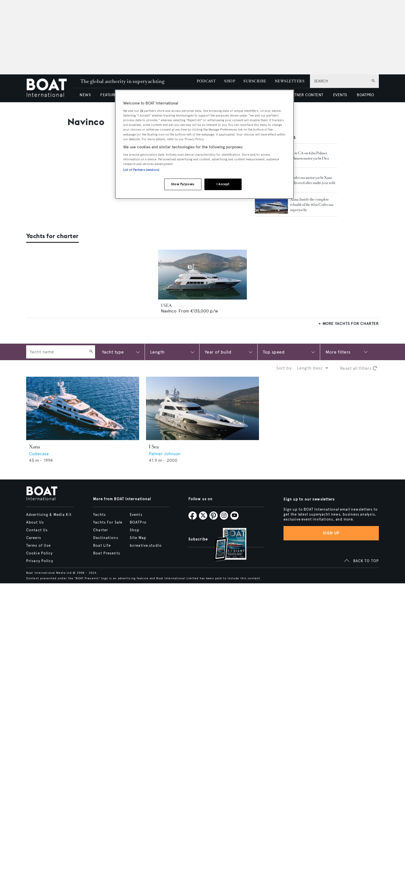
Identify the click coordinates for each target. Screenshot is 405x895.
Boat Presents (106, 553)
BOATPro (138, 522)
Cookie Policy (39, 553)
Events (136, 515)
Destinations (105, 538)
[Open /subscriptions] (225, 545)
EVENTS (340, 95)
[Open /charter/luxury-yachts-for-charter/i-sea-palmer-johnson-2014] (202, 275)
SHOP (229, 81)
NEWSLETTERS (289, 81)
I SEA (166, 305)
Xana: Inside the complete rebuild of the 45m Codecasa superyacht (311, 204)
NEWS (85, 95)
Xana (34, 446)
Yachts (99, 515)
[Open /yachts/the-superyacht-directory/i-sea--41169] (202, 408)
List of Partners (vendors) (141, 170)
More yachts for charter (351, 323)
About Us (35, 522)
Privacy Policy (39, 561)
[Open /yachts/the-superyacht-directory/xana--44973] (82, 408)
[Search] (91, 352)
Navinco (168, 311)
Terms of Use (38, 545)
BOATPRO (365, 95)
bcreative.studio (146, 545)
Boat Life (102, 545)
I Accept (223, 184)
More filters (338, 351)
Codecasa (38, 453)
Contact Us (37, 530)
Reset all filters (356, 368)
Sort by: (284, 368)
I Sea (154, 446)
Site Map (138, 538)
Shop (134, 530)
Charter (100, 530)
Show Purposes (182, 184)
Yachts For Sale (107, 522)
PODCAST (206, 81)
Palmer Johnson (164, 453)
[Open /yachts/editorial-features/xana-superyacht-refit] (271, 204)
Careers (33, 538)
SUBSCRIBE (254, 81)
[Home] (50, 88)
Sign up (331, 533)
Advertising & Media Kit (49, 515)
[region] (204, 144)
